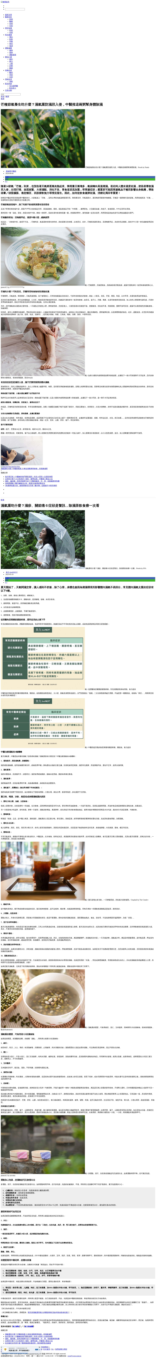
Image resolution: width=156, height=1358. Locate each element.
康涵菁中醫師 (11, 171)
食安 (11, 44)
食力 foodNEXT (12, 572)
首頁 (2, 96)
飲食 (11, 39)
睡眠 (11, 68)
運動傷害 (12, 55)
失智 (11, 26)
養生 (11, 37)
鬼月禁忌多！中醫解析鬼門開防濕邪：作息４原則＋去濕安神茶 (29, 477)
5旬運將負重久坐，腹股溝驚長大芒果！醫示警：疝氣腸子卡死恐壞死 (31, 485)
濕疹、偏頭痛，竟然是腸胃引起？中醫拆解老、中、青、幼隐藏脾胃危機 (32, 481)
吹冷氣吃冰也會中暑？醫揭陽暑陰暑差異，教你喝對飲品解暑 (28, 1343)
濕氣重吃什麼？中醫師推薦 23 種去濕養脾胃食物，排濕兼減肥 (28, 1334)
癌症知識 (8, 28)
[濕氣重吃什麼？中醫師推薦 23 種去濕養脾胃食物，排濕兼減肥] (78, 451)
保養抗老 (8, 70)
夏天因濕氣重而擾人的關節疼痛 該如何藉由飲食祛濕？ (48, 1312)
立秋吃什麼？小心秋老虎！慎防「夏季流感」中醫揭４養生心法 (29, 479)
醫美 (11, 72)
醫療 (11, 21)
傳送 (6, 179)
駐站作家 (8, 84)
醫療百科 (8, 17)
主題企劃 (8, 90)
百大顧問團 (13, 86)
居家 (11, 81)
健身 (11, 50)
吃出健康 (8, 35)
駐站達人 (12, 88)
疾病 (11, 19)
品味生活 (8, 79)
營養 (11, 41)
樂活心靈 (8, 57)
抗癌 (11, 32)
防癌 (11, 30)
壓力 (11, 61)
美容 (11, 75)
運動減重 (8, 48)
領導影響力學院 (61, 1349)
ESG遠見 (46, 1349)
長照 (11, 24)
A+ (6, 181)
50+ (52, 1349)
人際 (11, 64)
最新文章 (8, 15)
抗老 (11, 77)
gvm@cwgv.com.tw (74, 1356)
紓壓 (11, 66)
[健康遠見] (5, 2)
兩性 (11, 59)
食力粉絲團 (29, 1326)
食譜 (11, 46)
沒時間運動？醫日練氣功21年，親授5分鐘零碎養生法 (25, 483)
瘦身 (11, 52)
